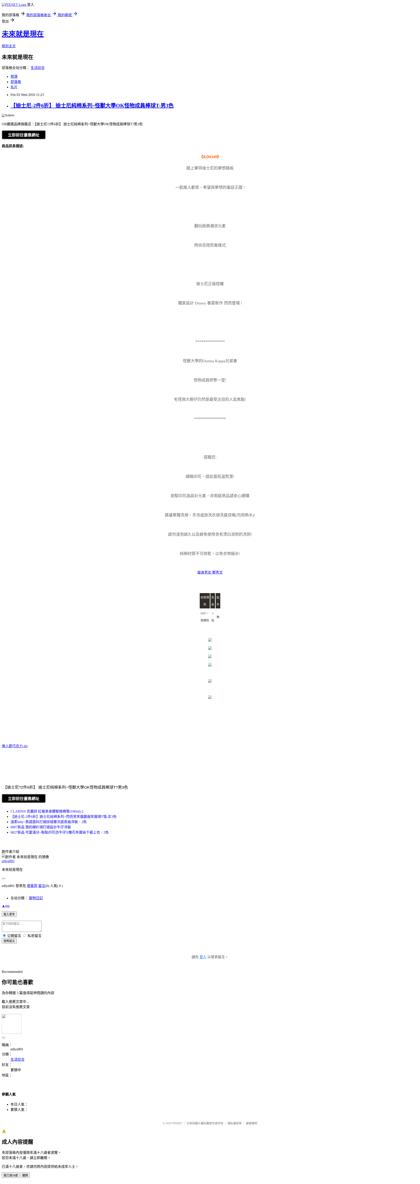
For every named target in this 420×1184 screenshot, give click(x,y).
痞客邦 (32, 886)
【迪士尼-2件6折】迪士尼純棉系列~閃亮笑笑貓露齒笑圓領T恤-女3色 (63, 816)
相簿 (14, 76)
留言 (41, 886)
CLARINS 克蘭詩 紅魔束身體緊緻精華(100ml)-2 (46, 811)
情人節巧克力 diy (15, 746)
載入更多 (9, 914)
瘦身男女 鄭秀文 (210, 572)
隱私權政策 (235, 1123)
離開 (25, 1175)
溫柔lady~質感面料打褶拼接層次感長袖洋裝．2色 (48, 822)
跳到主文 (9, 46)
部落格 (15, 82)
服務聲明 (251, 1123)
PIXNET (177, 1123)
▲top (6, 906)
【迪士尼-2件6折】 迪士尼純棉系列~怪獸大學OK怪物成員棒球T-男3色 (92, 105)
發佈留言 (9, 941)
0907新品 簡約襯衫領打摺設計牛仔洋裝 (40, 827)
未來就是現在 (23, 34)
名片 (14, 87)
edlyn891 (8, 861)
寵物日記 (36, 898)
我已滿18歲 (11, 1175)
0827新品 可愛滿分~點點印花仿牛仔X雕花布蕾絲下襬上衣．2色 (59, 832)
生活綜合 (38, 68)
